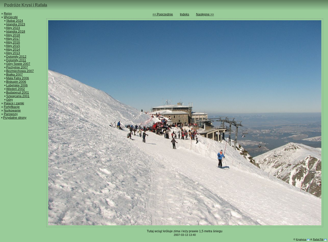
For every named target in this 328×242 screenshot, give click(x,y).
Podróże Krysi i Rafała (25, 5)
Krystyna (301, 239)
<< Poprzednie (162, 14)
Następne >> (205, 14)
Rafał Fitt (318, 239)
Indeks (184, 14)
